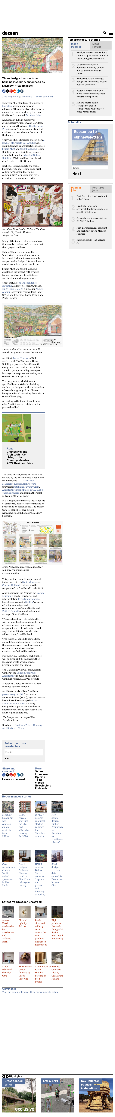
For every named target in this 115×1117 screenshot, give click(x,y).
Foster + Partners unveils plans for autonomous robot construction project (91, 92)
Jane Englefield (10, 96)
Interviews (42, 774)
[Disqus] (32, 1032)
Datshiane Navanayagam (26, 486)
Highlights (15, 1076)
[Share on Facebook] (4, 91)
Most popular (76, 45)
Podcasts (41, 788)
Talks (38, 779)
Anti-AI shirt (50, 1081)
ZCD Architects (25, 480)
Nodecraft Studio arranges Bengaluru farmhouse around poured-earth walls (92, 80)
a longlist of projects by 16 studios (23, 141)
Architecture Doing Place (15, 489)
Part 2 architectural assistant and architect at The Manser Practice (92, 229)
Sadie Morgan (29, 581)
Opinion (40, 777)
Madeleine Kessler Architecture (19, 483)
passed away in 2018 (12, 694)
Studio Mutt (8, 148)
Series (39, 771)
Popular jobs (76, 189)
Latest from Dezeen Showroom (22, 902)
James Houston (21, 358)
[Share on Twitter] (7, 91)
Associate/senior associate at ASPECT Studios (92, 219)
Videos (39, 782)
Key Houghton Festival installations (90, 1084)
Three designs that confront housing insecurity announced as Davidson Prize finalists (23, 82)
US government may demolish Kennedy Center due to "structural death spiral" (90, 66)
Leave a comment (44, 96)
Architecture (9, 728)
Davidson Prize (33, 115)
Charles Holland (11, 585)
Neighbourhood (28, 148)
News (21, 728)
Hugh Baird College (12, 288)
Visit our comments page (15, 991)
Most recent (96, 45)
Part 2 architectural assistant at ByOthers (92, 197)
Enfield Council (10, 611)
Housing (37, 725)
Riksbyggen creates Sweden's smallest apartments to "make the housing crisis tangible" (92, 53)
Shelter (29, 602)
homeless (7, 105)
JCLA (33, 489)
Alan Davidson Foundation (19, 702)
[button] (105, 33)
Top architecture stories (84, 39)
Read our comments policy (44, 991)
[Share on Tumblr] (22, 91)
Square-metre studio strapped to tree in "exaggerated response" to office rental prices (90, 104)
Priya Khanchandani (28, 598)
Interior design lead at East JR (91, 241)
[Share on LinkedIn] (18, 91)
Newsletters (43, 785)
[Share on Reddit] (15, 91)
